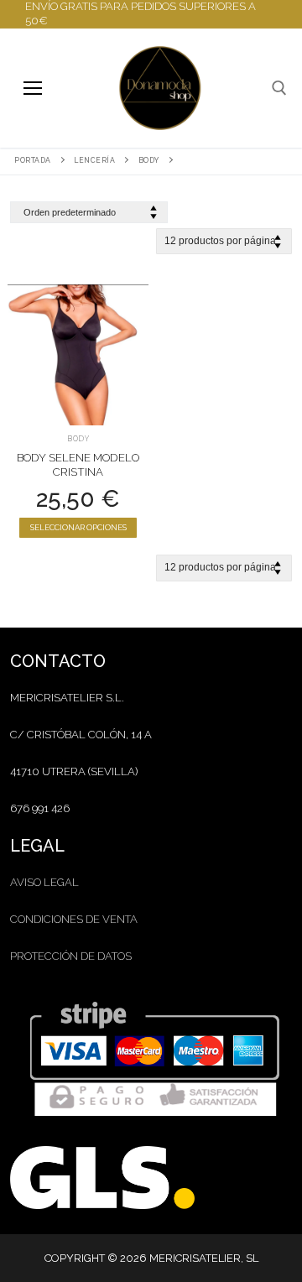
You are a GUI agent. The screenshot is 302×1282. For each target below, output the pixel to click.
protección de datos (71, 956)
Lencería (94, 160)
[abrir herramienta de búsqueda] (279, 88)
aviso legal (44, 882)
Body (148, 160)
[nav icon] (32, 88)
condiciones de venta (74, 919)
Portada (32, 160)
